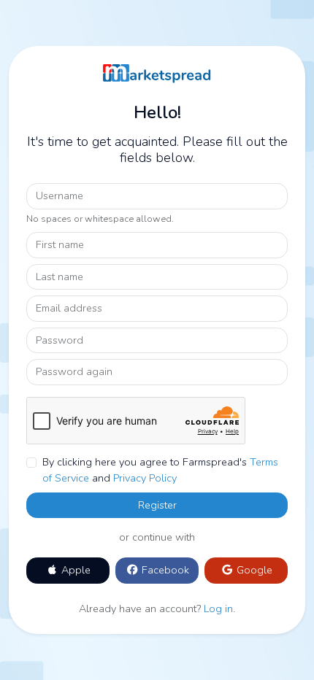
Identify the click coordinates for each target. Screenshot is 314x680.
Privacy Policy (145, 478)
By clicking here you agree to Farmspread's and (160, 470)
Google (253, 570)
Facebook (164, 570)
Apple (74, 570)
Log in (218, 608)
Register (157, 505)
